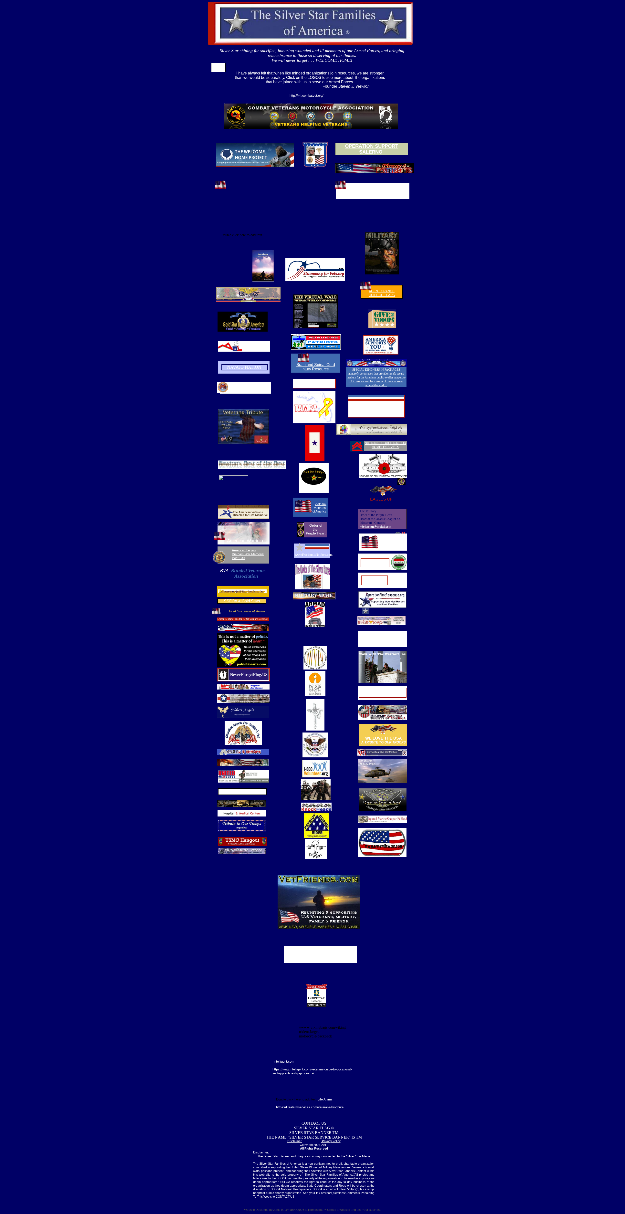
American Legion (244, 550)
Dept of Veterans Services (251, 389)
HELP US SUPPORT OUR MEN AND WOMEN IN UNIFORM (320, 956)
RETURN (218, 65)
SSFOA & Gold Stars (242, 601)
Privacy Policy (331, 1141)
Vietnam (320, 504)
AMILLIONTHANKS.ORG (256, 346)
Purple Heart (315, 533)
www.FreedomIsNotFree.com (314, 554)
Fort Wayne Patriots (391, 541)
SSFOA (218, 68)
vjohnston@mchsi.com (375, 526)
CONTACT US (314, 1123)
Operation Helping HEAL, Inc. (374, 580)
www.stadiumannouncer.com (376, 408)
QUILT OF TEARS (382, 295)
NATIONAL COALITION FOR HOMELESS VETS (385, 445)
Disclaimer (294, 1141)
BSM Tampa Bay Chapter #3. (314, 383)
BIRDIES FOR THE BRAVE (320, 948)
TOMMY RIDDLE (242, 791)
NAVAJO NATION (244, 367)
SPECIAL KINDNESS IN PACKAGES (376, 369)
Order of (315, 525)
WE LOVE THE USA (383, 738)
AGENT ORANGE (382, 291)
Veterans (320, 508)
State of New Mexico (252, 385)
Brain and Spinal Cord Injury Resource (315, 367)
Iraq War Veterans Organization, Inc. (375, 562)
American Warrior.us (247, 540)
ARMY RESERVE (382, 690)
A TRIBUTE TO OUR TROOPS (383, 742)
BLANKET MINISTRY (316, 726)
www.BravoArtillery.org (373, 190)
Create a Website (338, 1210)
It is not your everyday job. (383, 695)
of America (319, 511)
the (316, 529)
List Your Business (369, 1210)
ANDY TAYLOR (376, 403)
